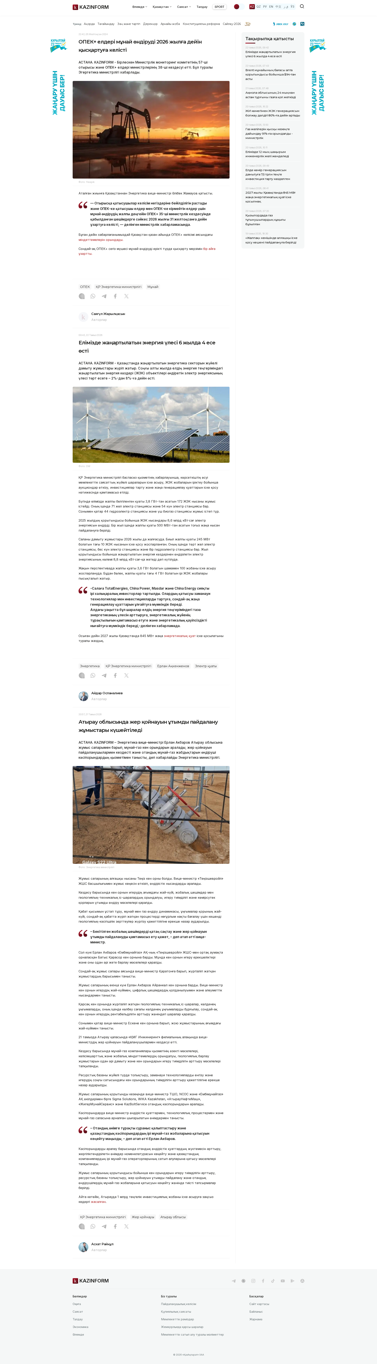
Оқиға (77, 1304)
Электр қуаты (206, 666)
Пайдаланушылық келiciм (178, 1304)
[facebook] (263, 1281)
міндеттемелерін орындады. (101, 240)
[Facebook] (115, 296)
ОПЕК (85, 287)
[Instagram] (82, 296)
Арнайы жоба (170, 24)
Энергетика (90, 666)
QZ (258, 6)
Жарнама (255, 1319)
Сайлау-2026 (232, 24)
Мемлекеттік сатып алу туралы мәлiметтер (192, 1334)
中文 (278, 6)
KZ (252, 6)
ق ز (286, 6)
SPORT (219, 7)
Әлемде (78, 1334)
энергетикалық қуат (180, 636)
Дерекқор (150, 24)
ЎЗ (292, 6)
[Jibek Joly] (281, 24)
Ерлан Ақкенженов (173, 666)
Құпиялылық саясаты (176, 1311)
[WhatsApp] (93, 296)
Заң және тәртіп (128, 24)
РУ (265, 6)
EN (271, 6)
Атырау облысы (173, 1217)
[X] (126, 296)
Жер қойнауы (143, 1217)
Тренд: (77, 23)
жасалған (98, 1202)
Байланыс (256, 1311)
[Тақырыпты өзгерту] (239, 7)
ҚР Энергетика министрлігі (118, 287)
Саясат (78, 1311)
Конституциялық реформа (201, 24)
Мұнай (152, 287)
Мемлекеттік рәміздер (177, 1319)
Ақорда (89, 24)
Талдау (202, 6)
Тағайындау (106, 24)
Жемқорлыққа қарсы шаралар (182, 1327)
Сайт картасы (259, 1304)
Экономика (80, 1327)
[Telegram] (104, 296)
